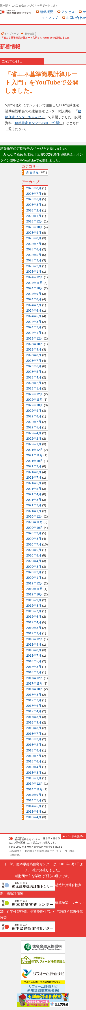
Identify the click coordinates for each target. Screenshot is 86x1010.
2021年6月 (33, 483)
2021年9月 (33, 466)
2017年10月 (34, 689)
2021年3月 (33, 499)
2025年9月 (33, 232)
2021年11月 (34, 455)
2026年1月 (33, 216)
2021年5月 (33, 488)
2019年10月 (34, 594)
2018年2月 (33, 672)
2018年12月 (34, 639)
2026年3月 (33, 204)
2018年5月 (33, 661)
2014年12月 (34, 783)
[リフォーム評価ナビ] (43, 973)
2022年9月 (33, 410)
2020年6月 (33, 550)
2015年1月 (33, 778)
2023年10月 (34, 344)
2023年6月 (33, 366)
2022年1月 (33, 444)
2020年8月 (33, 538)
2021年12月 (34, 450)
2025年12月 (34, 221)
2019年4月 (33, 622)
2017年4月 (33, 711)
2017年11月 (34, 683)
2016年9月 (33, 722)
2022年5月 (33, 427)
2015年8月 (33, 750)
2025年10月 (34, 227)
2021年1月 (33, 511)
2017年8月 (33, 694)
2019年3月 (33, 628)
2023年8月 (33, 355)
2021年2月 (33, 505)
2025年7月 (33, 244)
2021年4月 (33, 494)
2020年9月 (33, 533)
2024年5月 (33, 316)
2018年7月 (33, 655)
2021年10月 (34, 461)
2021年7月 (33, 477)
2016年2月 (33, 744)
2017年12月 (34, 678)
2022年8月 (33, 416)
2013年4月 (33, 817)
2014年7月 (33, 800)
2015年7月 (33, 756)
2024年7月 (33, 305)
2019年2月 (33, 633)
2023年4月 (33, 377)
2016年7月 (33, 733)
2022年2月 (33, 438)
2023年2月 (33, 383)
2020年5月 (33, 555)
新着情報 (29, 33)
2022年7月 (33, 422)
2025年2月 (33, 266)
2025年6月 (33, 249)
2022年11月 (34, 399)
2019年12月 (34, 583)
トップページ (11, 33)
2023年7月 (33, 360)
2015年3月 (33, 772)
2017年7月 (33, 700)
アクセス (68, 12)
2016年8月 (33, 728)
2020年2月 (33, 572)
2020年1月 (33, 577)
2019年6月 (33, 616)
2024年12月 (34, 277)
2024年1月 (33, 332)
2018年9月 (33, 644)
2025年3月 (33, 260)
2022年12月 (34, 394)
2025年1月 (33, 271)
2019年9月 (33, 600)
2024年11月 (34, 283)
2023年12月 (34, 338)
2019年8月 (33, 605)
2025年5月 (33, 255)
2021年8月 (33, 472)
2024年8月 (33, 299)
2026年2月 (33, 210)
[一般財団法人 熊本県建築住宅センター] (17, 12)
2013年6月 (33, 811)
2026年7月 (33, 193)
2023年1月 (33, 388)
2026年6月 (33, 199)
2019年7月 (33, 611)
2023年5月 (33, 371)
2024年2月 (33, 327)
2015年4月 (33, 767)
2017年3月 (33, 717)
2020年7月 (33, 544)
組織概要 (46, 12)
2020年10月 (34, 527)
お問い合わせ (76, 18)
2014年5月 (33, 806)
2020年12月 (34, 516)
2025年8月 (33, 238)
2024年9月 (33, 294)
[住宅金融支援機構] (43, 947)
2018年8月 (33, 650)
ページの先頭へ (75, 836)
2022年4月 (33, 433)
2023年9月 (33, 349)
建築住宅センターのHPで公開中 (39, 123)
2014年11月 (34, 789)
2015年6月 (33, 761)
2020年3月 (33, 566)
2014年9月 (33, 795)
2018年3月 (33, 666)
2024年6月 (33, 310)
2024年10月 (34, 288)
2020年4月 (33, 561)
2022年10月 (34, 405)
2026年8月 (33, 188)
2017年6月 (33, 705)
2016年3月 (33, 739)
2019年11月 (34, 589)
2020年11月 (34, 522)
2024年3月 (33, 321)
